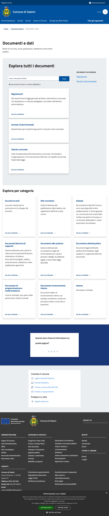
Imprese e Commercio (36, 449)
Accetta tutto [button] (46, 508)
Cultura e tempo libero (36, 443)
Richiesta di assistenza (36, 481)
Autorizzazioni (60, 458)
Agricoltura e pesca (62, 461)
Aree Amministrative (8, 443)
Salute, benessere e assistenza (66, 455)
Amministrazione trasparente (66, 472)
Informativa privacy (62, 478)
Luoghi (84, 459)
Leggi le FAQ (32, 478)
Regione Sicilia (6, 2)
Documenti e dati (7, 458)
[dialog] (54, 503)
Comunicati (86, 443)
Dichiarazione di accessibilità (65, 484)
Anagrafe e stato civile (36, 440)
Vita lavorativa (33, 446)
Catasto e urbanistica (36, 455)
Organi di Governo (8, 440)
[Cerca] (105, 11)
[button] (54, 512)
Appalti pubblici (34, 452)
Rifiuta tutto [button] (63, 508)
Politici (3, 452)
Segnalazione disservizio (37, 475)
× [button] (106, 493)
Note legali (59, 481)
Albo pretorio (60, 475)
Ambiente (58, 452)
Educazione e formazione (64, 440)
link (76, 503)
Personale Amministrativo (11, 455)
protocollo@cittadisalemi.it (11, 490)
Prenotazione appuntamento (38, 472)
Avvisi (84, 446)
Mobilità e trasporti (35, 461)
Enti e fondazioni (7, 449)
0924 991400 (14, 481)
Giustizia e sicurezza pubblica (66, 443)
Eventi (84, 456)
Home (6, 29)
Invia (64, 78)
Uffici (3, 446)
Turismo (31, 458)
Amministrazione (17, 29)
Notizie (84, 440)
